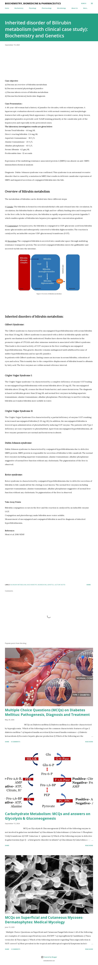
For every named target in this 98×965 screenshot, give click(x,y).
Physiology (32, 8)
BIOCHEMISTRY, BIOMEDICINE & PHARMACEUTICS (33, 3)
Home (7, 8)
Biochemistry (19, 8)
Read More (89, 742)
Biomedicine (42, 585)
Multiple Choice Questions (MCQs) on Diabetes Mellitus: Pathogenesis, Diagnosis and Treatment (47, 712)
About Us (74, 8)
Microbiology (61, 8)
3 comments (15, 949)
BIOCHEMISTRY (32, 585)
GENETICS (50, 585)
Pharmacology (46, 8)
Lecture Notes (60, 585)
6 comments (15, 742)
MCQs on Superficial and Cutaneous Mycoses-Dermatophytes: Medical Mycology (44, 919)
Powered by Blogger (50, 957)
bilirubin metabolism (18, 585)
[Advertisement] (49, 65)
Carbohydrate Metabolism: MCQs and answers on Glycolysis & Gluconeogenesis (47, 816)
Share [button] (89, 585)
